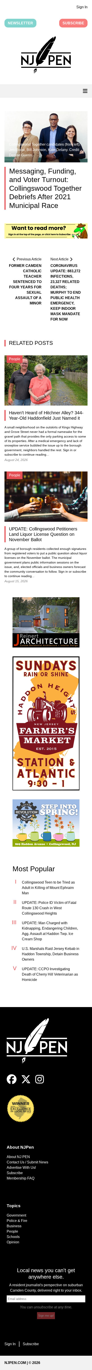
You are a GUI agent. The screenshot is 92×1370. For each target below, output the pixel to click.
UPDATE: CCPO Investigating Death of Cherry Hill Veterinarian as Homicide (50, 974)
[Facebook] (12, 1083)
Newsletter (20, 23)
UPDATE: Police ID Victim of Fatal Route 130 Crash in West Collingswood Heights (49, 908)
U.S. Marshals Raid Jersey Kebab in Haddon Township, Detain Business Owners (50, 954)
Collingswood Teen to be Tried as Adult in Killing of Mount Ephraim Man (48, 887)
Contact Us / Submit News (27, 1162)
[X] (26, 1083)
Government (16, 1215)
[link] (46, 622)
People (12, 1231)
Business (14, 1226)
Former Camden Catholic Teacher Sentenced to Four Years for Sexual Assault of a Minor (25, 284)
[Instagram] (39, 1083)
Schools (13, 1237)
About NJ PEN (18, 1157)
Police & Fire (17, 1221)
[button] (46, 55)
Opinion (13, 1242)
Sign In (82, 7)
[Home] (40, 1046)
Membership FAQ (20, 1178)
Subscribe (73, 23)
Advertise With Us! (21, 1167)
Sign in (68, 450)
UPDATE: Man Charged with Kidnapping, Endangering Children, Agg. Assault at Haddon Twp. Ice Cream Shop (50, 931)
